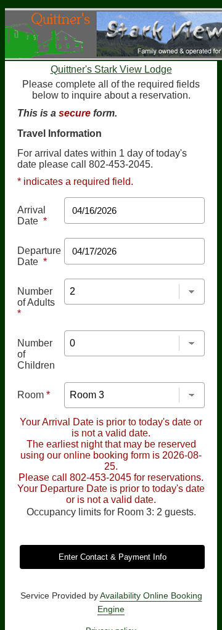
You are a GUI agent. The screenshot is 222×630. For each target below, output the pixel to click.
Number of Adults (36, 302)
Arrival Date (32, 215)
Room (33, 395)
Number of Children (36, 354)
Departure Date (39, 256)
